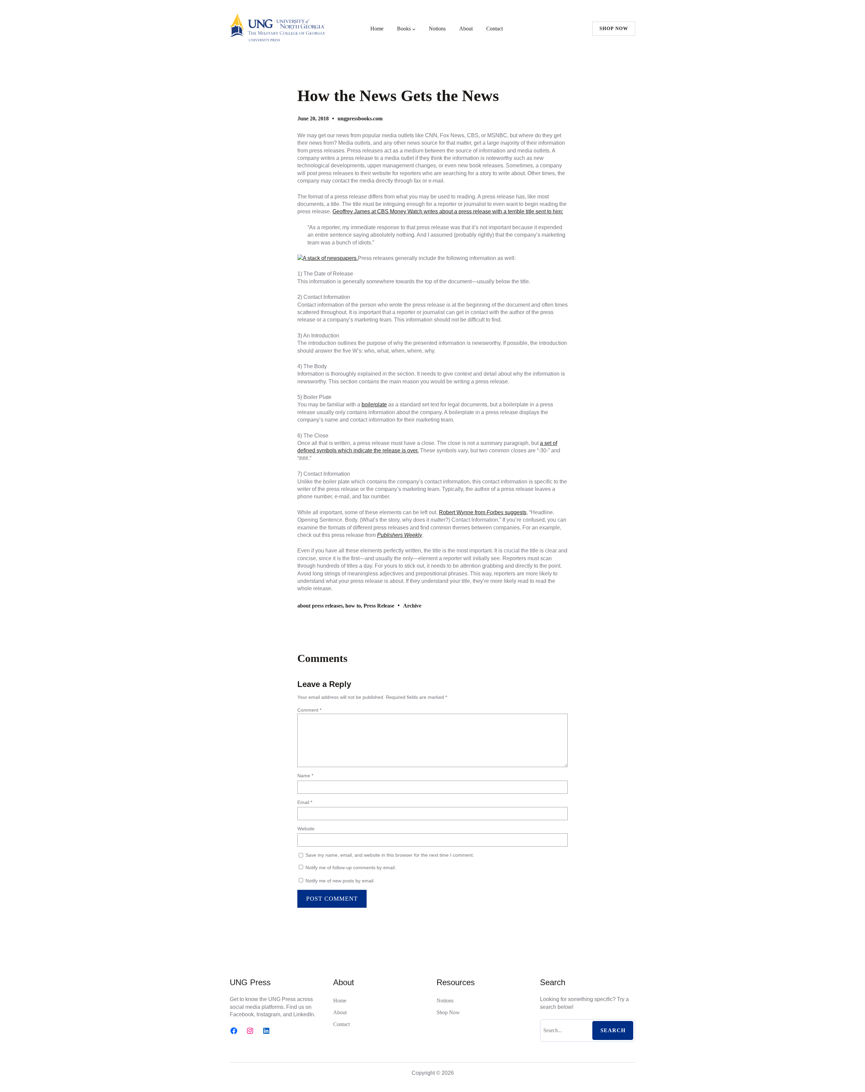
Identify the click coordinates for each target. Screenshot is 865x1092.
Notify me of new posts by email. (340, 880)
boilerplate (374, 404)
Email (304, 802)
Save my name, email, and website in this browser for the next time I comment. (389, 855)
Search (612, 1030)
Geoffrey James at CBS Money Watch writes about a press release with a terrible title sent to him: (447, 211)
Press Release (379, 606)
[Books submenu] (414, 28)
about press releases (320, 606)
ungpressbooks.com (360, 118)
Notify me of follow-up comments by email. (350, 867)
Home (377, 28)
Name (305, 775)
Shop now (613, 28)
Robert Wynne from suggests (482, 512)
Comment (309, 710)
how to (353, 606)
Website (306, 828)
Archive (412, 606)
